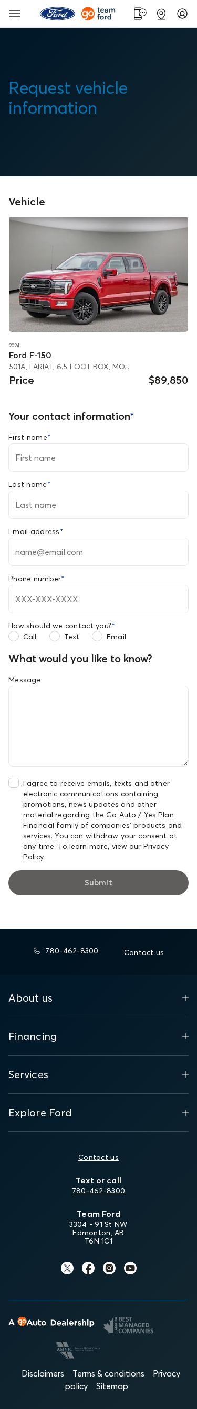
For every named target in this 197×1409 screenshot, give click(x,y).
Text (72, 636)
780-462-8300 (98, 1190)
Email (116, 636)
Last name (29, 484)
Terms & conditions (108, 1373)
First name (29, 437)
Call (30, 636)
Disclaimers (43, 1373)
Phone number (36, 578)
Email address (36, 531)
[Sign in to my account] (182, 13)
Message (24, 679)
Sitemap (112, 1386)
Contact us (98, 1157)
